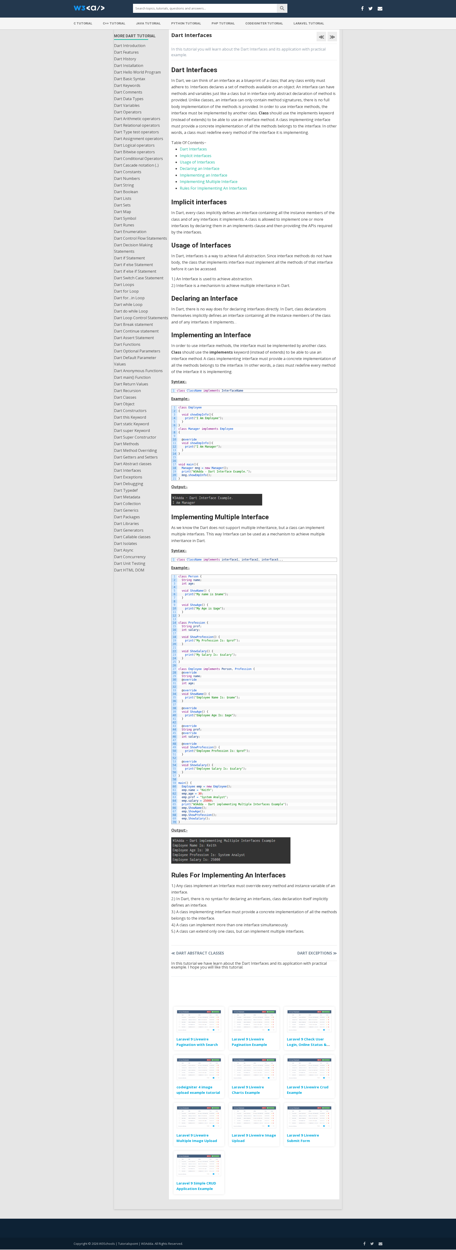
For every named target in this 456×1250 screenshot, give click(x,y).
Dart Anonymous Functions (138, 370)
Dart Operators (128, 112)
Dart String (124, 185)
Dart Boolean (126, 191)
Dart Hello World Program (137, 72)
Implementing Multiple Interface (209, 181)
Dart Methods (126, 443)
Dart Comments (128, 92)
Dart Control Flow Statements (140, 238)
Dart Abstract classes (133, 463)
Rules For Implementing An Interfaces (213, 188)
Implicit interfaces (195, 155)
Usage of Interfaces (197, 162)
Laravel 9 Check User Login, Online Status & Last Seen (307, 1044)
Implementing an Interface (203, 175)
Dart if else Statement (133, 264)
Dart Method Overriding (135, 450)
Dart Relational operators (137, 125)
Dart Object (124, 404)
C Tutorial (83, 23)
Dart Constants (127, 171)
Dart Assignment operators (138, 138)
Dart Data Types (128, 98)
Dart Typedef (126, 490)
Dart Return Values (131, 384)
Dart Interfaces (127, 470)
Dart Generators (128, 530)
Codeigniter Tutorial (264, 23)
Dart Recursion (127, 390)
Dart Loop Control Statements (141, 317)
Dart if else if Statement (135, 271)
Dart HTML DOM (129, 570)
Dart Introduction (129, 45)
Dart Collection (127, 503)
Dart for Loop (126, 291)
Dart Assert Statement (134, 337)
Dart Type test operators (136, 132)
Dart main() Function (132, 377)
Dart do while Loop (131, 311)
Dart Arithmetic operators (137, 118)
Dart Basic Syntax (129, 78)
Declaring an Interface (199, 168)
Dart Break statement (133, 324)
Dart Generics (126, 510)
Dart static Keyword (131, 423)
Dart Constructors (130, 410)
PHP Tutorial (223, 23)
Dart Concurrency (130, 556)
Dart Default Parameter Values (135, 361)
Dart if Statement (129, 258)
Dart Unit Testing (129, 563)
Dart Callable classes (132, 536)
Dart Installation (128, 65)
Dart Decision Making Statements (133, 248)
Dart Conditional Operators (138, 158)
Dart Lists (122, 198)
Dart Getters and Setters (136, 457)
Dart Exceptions (128, 477)
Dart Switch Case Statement (138, 278)
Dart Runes (124, 225)
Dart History (125, 58)
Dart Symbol (125, 218)
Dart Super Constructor (135, 437)
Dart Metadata (127, 497)
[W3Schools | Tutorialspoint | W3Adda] (89, 9)
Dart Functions (127, 344)
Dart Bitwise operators (134, 151)
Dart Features (126, 52)
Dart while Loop (128, 304)
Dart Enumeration (130, 231)
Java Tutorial (148, 23)
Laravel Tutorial (309, 23)
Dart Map (122, 211)
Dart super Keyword (132, 430)
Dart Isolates (125, 543)
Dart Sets (122, 205)
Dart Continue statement (136, 331)
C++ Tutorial (114, 23)
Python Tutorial (186, 23)
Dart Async (123, 550)
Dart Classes (125, 397)
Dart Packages (127, 517)
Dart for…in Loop (129, 297)
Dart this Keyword (130, 417)
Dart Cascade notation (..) (136, 165)
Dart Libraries (126, 523)
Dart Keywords (127, 85)
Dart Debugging (128, 483)
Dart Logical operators (134, 145)
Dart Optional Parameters (137, 351)
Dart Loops (124, 284)
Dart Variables (127, 105)
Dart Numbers (127, 178)
